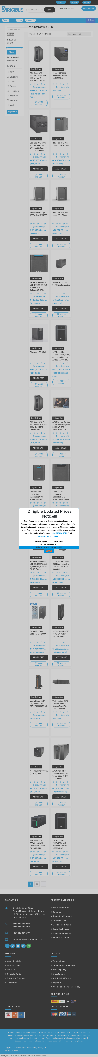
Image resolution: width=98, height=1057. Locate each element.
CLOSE (49, 551)
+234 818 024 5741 (59, 533)
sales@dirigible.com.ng (48, 536)
